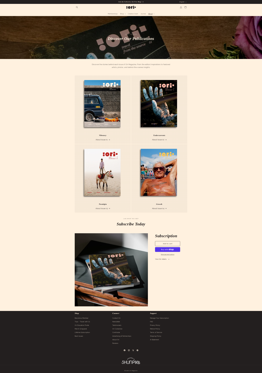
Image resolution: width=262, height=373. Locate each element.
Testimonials (116, 325)
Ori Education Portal (82, 325)
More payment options (167, 254)
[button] (77, 7)
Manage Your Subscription (159, 318)
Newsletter (116, 321)
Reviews (115, 343)
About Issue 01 (102, 140)
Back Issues (79, 336)
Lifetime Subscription (82, 332)
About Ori (115, 339)
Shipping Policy (155, 336)
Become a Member (81, 318)
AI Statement (154, 339)
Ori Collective (117, 329)
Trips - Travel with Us (82, 321)
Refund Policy (155, 329)
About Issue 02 (158, 140)
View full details (161, 259)
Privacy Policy (155, 325)
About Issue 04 (158, 208)
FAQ (151, 321)
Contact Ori (116, 318)
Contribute (116, 332)
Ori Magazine (133, 370)
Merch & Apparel (81, 329)
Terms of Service (156, 332)
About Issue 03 (102, 208)
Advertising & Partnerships (121, 336)
